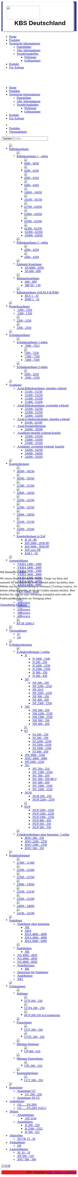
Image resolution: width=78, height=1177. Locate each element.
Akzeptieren (7, 604)
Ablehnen (21, 604)
